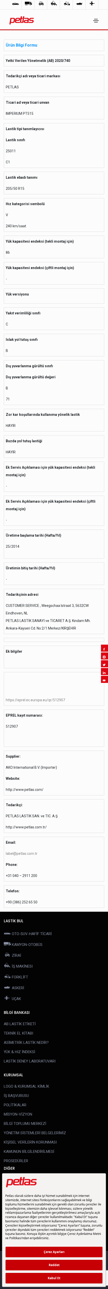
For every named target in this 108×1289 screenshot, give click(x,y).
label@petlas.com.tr (21, 854)
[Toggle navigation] (96, 20)
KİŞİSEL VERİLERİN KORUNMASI (30, 1142)
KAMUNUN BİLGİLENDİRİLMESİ (29, 1151)
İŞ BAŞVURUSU (16, 1095)
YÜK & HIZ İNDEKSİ (19, 1052)
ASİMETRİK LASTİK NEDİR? (26, 1042)
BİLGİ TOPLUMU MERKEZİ (25, 1123)
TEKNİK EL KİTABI (18, 1033)
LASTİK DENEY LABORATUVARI (30, 1061)
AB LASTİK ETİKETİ (20, 1024)
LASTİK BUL (13, 921)
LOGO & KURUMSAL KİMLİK (26, 1086)
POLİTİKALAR (15, 1105)
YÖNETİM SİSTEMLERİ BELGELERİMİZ (35, 1133)
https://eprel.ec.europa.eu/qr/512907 (35, 700)
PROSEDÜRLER (16, 1161)
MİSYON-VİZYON (18, 1114)
